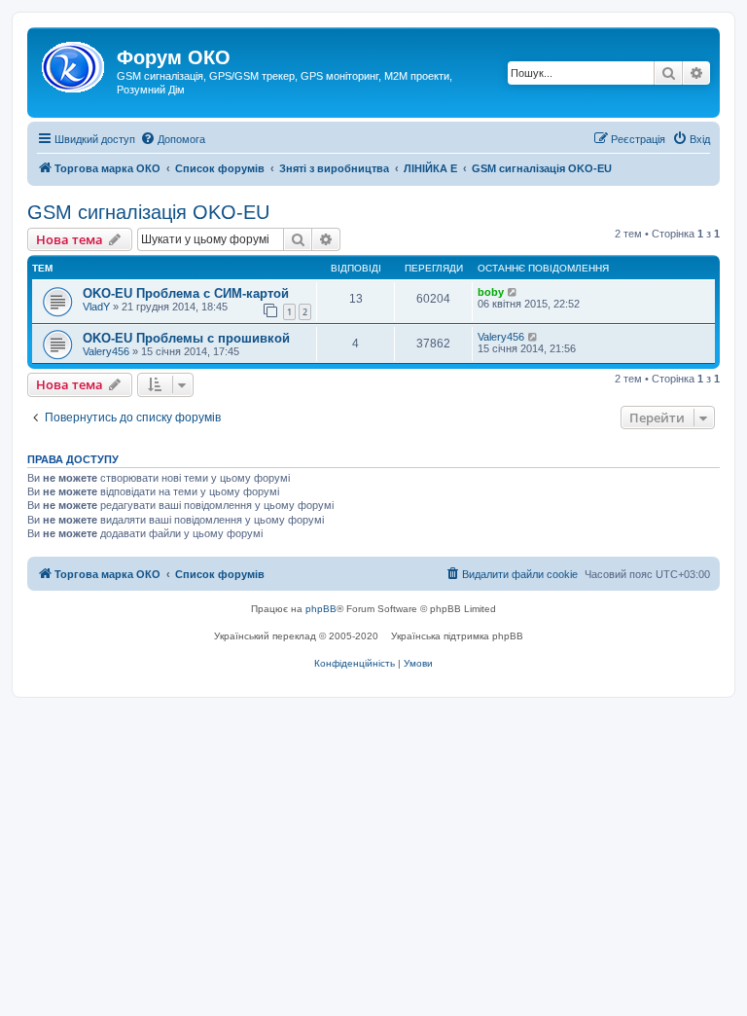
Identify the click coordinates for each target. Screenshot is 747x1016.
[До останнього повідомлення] (513, 292)
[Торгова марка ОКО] (74, 63)
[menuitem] (172, 139)
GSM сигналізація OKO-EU (148, 212)
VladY (96, 306)
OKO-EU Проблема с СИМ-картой (186, 293)
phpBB (321, 608)
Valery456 (106, 351)
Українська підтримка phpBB (457, 636)
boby (491, 292)
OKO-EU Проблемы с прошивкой (186, 338)
